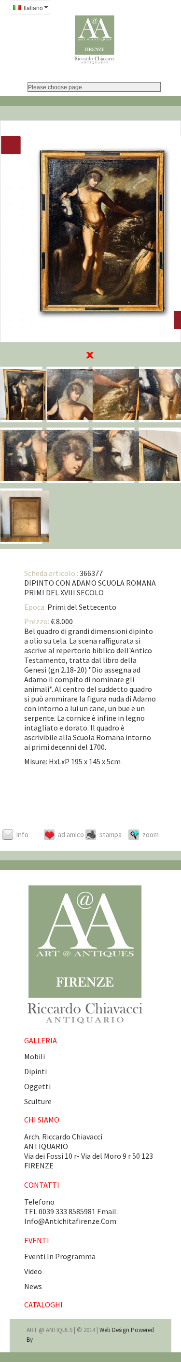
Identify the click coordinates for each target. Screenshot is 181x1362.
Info (22, 834)
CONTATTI (41, 1185)
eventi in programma (60, 1256)
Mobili (34, 1056)
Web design (115, 1330)
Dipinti (35, 1071)
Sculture (38, 1101)
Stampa (110, 834)
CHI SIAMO (41, 1119)
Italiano (26, 8)
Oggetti (37, 1086)
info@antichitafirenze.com (70, 1221)
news (33, 1286)
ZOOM (150, 834)
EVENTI (36, 1240)
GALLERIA (40, 1040)
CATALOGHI (43, 1304)
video (33, 1271)
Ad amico (71, 834)
